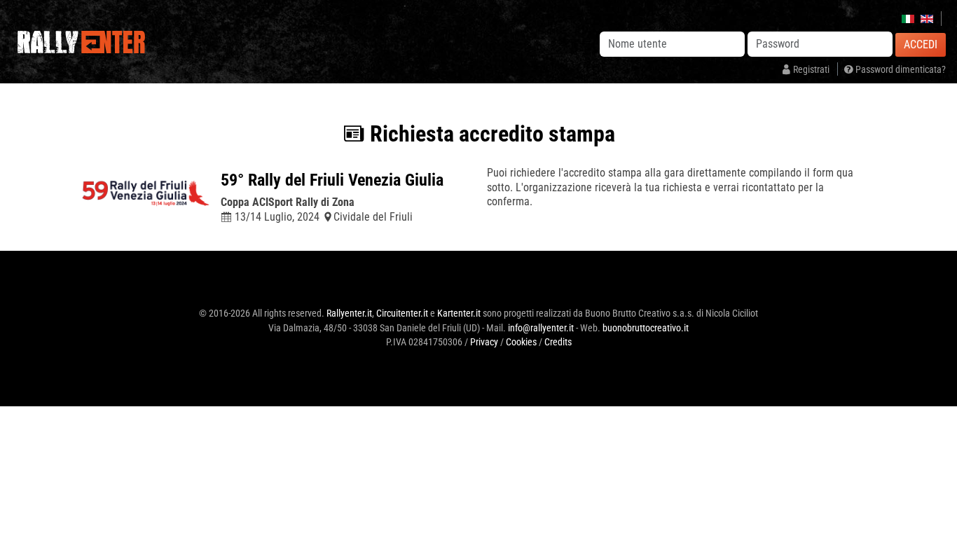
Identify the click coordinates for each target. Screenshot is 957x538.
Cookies (521, 342)
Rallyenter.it (349, 313)
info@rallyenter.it (541, 328)
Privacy (484, 342)
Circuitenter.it (402, 313)
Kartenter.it (459, 313)
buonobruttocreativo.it (646, 328)
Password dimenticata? (899, 70)
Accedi (920, 44)
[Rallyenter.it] (82, 42)
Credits (558, 342)
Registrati (811, 70)
